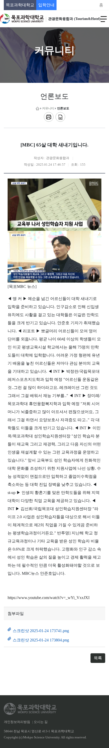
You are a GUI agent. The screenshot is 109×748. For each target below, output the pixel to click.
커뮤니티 (48, 108)
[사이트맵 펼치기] (104, 18)
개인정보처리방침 (17, 722)
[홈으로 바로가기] (37, 108)
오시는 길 (41, 722)
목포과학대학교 (20, 5)
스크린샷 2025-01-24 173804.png (41, 640)
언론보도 (63, 108)
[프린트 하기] (48, 117)
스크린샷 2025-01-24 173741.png (41, 631)
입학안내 (46, 5)
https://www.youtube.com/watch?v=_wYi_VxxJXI (48, 597)
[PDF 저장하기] (60, 117)
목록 (98, 658)
